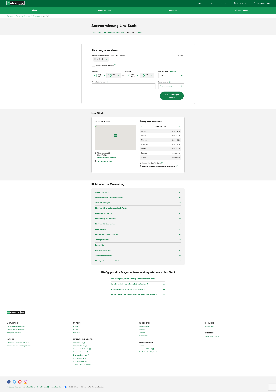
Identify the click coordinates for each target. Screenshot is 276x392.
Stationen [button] (173, 10)
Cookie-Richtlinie (42, 387)
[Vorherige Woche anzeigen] (141, 126)
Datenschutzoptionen (57, 387)
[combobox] (138, 59)
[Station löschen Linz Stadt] (106, 59)
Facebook (9, 382)
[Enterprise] (15, 3)
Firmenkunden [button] (241, 10)
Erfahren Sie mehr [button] (103, 10)
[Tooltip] (162, 163)
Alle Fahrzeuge (166, 86)
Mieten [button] (34, 10)
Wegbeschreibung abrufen (106, 157)
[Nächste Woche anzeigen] (179, 126)
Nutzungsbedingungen (14, 387)
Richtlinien (131, 32)
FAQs (140, 32)
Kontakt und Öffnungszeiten (114, 32)
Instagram (25, 382)
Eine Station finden (263, 3)
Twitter (14, 382)
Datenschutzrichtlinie (29, 387)
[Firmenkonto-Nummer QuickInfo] (107, 82)
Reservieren (97, 32)
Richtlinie (173, 71)
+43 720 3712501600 (104, 161)
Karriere (200, 3)
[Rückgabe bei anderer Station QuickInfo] (115, 65)
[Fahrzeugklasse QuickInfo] (170, 82)
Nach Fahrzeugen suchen (172, 95)
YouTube (20, 382)
